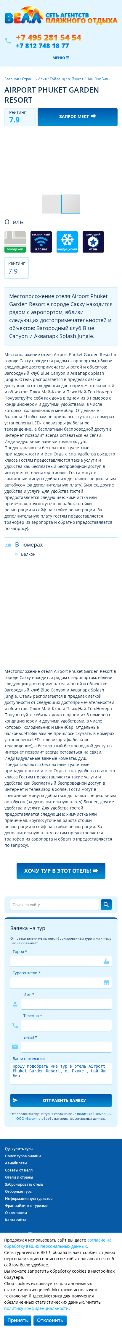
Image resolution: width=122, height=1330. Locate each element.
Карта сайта (15, 1219)
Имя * (28, 994)
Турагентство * (26, 972)
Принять (17, 1320)
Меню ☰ (61, 57)
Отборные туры (19, 1191)
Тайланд (57, 78)
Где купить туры (19, 1148)
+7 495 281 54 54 (48, 37)
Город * (20, 951)
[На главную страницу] (61, 18)
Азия (42, 78)
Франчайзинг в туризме (26, 1205)
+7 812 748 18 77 (42, 45)
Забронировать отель (24, 1184)
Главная (11, 78)
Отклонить (50, 1320)
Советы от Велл (19, 1170)
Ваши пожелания (29, 1058)
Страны (28, 78)
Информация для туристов (28, 1198)
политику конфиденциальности (36, 1308)
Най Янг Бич (97, 78)
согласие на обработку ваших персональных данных (58, 1243)
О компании (16, 1212)
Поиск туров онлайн (23, 1155)
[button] (112, 135)
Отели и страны (19, 1177)
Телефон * (32, 1015)
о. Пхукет (76, 78)
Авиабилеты (16, 1163)
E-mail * (30, 1037)
